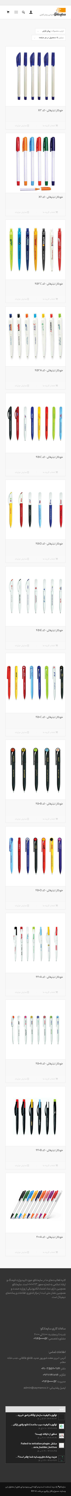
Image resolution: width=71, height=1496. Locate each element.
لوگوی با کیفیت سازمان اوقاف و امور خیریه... (36, 1415)
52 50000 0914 (49, 1381)
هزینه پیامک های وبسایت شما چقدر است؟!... (36, 1457)
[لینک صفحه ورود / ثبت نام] (30, 12)
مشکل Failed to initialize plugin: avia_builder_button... (39, 1445)
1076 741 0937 (50, 1375)
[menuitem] (30, 12)
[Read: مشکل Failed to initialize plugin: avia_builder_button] (61, 1445)
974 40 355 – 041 (50, 1369)
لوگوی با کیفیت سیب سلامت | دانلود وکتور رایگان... (34, 1425)
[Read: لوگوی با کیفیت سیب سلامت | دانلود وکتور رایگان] (61, 1426)
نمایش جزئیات (21, 125)
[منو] (16, 12)
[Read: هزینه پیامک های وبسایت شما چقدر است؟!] (61, 1459)
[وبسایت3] (41, 12)
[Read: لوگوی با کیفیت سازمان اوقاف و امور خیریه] (61, 1417)
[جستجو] (23, 12)
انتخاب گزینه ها (49, 125)
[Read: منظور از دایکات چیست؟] (61, 1436)
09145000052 (41, 1339)
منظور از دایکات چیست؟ (46, 1434)
